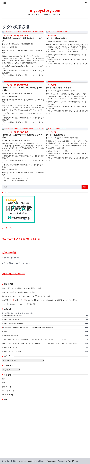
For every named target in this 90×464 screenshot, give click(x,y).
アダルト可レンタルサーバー (13, 274)
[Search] (86, 2)
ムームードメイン (9, 228)
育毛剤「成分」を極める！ (11, 319)
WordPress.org (7, 395)
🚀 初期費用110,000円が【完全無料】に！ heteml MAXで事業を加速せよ (27, 327)
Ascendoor (51, 461)
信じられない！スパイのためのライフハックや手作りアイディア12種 (26, 296)
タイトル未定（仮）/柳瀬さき (58, 87)
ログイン (5, 383)
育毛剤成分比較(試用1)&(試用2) (13, 315)
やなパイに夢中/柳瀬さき (56, 38)
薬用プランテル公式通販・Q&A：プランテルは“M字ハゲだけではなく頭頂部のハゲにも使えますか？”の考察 (39, 343)
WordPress (72, 461)
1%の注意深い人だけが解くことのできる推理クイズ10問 (21, 288)
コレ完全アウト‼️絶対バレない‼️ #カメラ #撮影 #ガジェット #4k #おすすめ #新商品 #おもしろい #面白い (40, 300)
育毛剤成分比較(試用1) (10, 335)
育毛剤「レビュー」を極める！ (13, 351)
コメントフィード (8, 391)
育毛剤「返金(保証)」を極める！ (13, 323)
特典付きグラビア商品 (21, 36)
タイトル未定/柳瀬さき (56, 134)
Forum (4, 331)
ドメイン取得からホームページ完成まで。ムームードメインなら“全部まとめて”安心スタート (34, 339)
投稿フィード (6, 387)
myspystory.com (45, 10)
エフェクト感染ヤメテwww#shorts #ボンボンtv (19, 292)
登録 (3, 379)
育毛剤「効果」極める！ (10, 347)
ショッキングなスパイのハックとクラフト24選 (18, 304)
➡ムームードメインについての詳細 (21, 238)
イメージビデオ (7, 36)
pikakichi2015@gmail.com (12, 44)
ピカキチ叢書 (9, 252)
